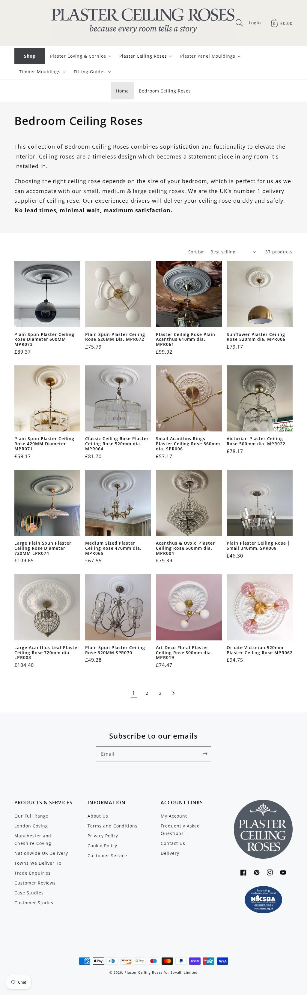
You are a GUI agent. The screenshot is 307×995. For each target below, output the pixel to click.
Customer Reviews (35, 883)
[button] (239, 23)
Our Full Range (31, 816)
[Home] (143, 23)
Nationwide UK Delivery (41, 853)
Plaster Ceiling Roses (143, 972)
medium (113, 191)
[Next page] (173, 693)
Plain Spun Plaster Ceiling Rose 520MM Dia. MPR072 (115, 337)
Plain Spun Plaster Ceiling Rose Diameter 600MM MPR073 (44, 339)
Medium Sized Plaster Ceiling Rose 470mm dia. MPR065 (113, 548)
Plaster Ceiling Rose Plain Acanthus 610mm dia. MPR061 (185, 339)
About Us (98, 816)
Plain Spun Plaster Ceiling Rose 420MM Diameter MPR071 (44, 443)
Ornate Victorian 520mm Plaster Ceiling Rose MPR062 (260, 650)
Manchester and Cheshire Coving (32, 839)
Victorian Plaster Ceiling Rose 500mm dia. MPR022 (256, 441)
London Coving (31, 826)
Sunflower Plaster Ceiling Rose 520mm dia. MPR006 (256, 337)
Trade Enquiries (32, 873)
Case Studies (29, 893)
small (91, 191)
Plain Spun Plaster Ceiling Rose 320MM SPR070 (115, 650)
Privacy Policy (103, 836)
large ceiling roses (158, 191)
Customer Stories (33, 903)
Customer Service (107, 855)
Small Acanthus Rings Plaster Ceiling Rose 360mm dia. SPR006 (188, 443)
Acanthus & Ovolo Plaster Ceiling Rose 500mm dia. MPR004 (185, 548)
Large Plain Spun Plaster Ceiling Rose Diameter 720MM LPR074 (42, 548)
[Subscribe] (205, 753)
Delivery (170, 853)
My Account (174, 816)
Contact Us (173, 843)
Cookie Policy (102, 845)
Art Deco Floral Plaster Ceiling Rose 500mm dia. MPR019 (184, 652)
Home (122, 91)
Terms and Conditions (113, 826)
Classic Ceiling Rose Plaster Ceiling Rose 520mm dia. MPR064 (117, 443)
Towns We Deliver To (37, 863)
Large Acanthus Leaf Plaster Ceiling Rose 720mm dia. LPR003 (46, 652)
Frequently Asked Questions (180, 829)
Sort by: (196, 252)
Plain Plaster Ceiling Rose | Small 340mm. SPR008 (258, 546)
